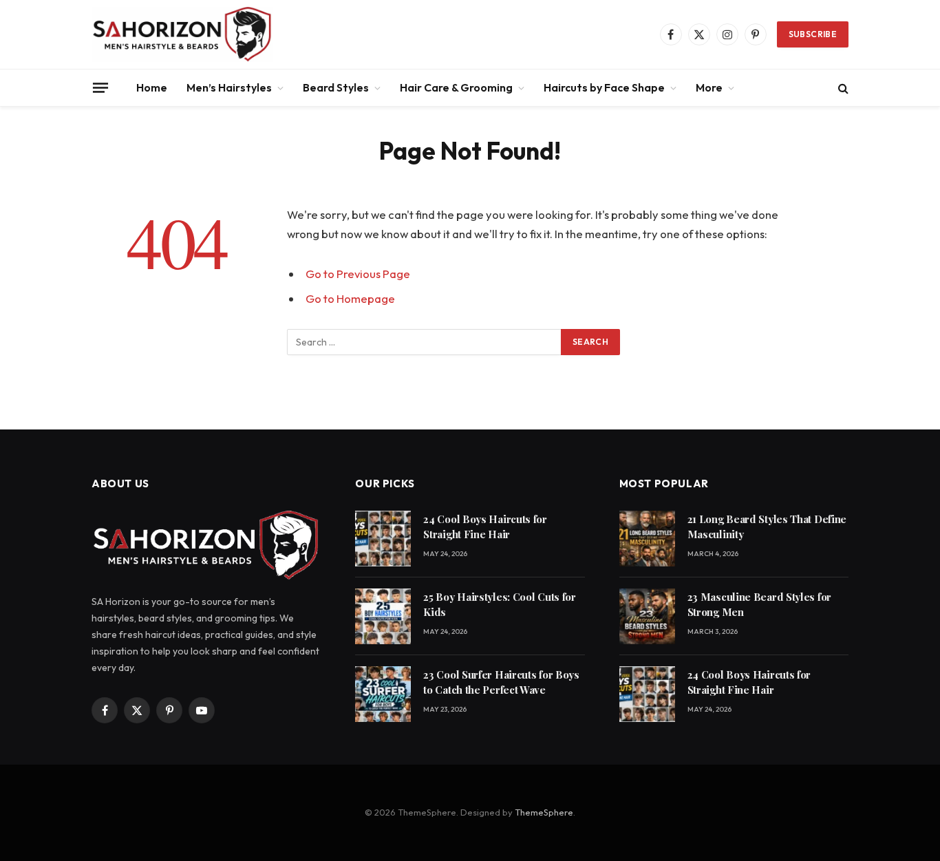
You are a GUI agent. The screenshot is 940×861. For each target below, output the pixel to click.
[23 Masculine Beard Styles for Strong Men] (647, 616)
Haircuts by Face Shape (604, 87)
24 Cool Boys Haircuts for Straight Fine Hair (485, 526)
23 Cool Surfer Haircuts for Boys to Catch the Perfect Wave (501, 682)
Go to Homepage (350, 298)
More (709, 87)
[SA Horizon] (182, 34)
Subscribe (813, 34)
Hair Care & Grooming (456, 87)
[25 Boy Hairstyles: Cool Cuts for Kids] (383, 616)
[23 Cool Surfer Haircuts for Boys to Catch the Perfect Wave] (383, 694)
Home (151, 87)
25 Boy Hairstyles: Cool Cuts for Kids (499, 604)
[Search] (841, 87)
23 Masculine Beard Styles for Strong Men (759, 604)
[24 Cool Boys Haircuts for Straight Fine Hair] (383, 538)
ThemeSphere (544, 812)
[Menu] (100, 87)
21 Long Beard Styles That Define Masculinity (766, 526)
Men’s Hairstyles (229, 87)
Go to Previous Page (358, 273)
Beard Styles (336, 87)
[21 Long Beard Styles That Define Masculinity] (647, 538)
